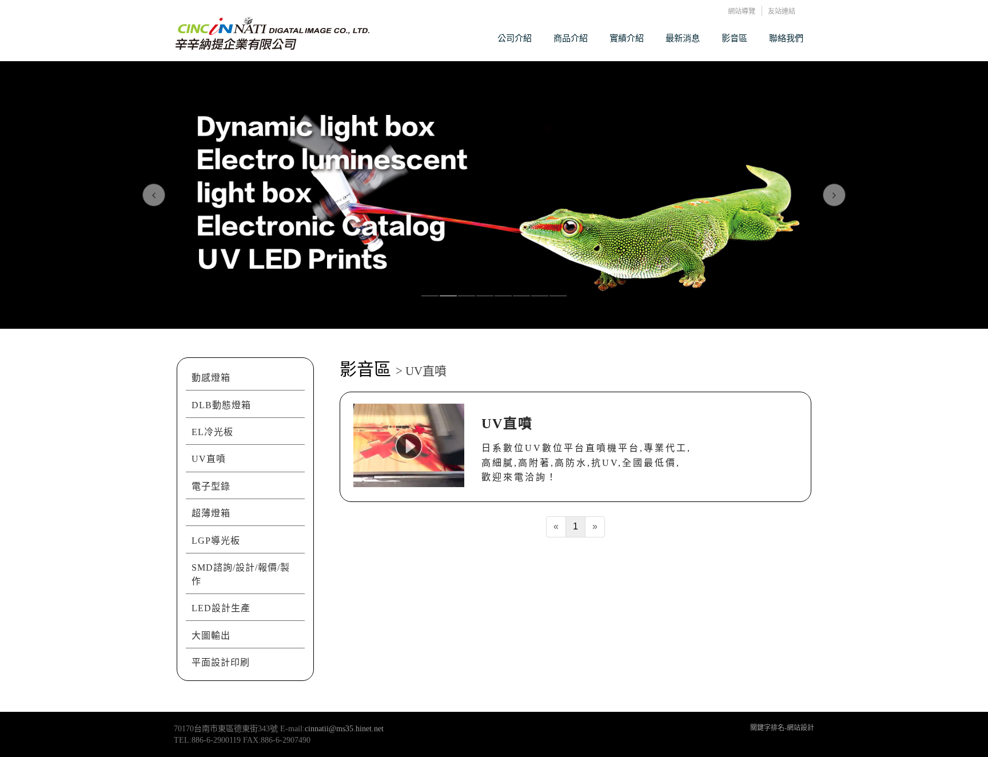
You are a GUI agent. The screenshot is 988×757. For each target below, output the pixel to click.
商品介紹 (570, 38)
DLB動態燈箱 (221, 405)
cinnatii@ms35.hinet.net (344, 728)
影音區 (734, 38)
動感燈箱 (211, 378)
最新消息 (683, 38)
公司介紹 (514, 38)
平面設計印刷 (221, 662)
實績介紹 (626, 38)
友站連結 (781, 11)
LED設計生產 (221, 608)
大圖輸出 (211, 635)
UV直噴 (209, 459)
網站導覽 (741, 11)
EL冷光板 (212, 432)
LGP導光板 (216, 540)
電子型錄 (211, 486)
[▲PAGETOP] (959, 728)
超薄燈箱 (211, 513)
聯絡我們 (786, 38)
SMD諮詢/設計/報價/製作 (241, 574)
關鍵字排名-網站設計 (782, 728)
